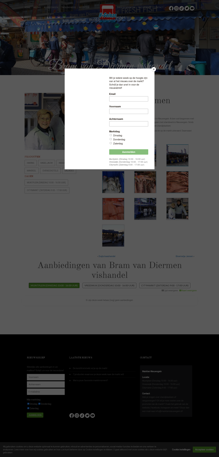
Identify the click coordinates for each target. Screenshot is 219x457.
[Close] (154, 69)
